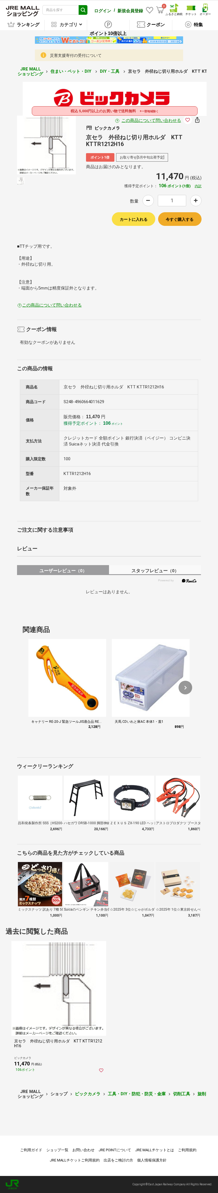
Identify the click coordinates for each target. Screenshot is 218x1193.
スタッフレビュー (155, 570)
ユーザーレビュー (63, 570)
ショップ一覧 (57, 1150)
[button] (185, 687)
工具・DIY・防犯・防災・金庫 (137, 1093)
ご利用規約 (187, 1150)
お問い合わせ (83, 1150)
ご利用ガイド (31, 1150)
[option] (46, 145)
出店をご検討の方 (118, 1160)
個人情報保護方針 (152, 1160)
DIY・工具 (110, 71)
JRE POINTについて (114, 1150)
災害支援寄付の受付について (76, 55)
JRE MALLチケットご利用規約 (75, 1160)
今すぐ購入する (180, 219)
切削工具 (181, 1093)
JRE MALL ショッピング (30, 71)
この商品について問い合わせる (151, 120)
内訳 (198, 186)
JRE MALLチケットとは (154, 1150)
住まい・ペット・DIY (72, 71)
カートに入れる (134, 219)
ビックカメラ (87, 1093)
